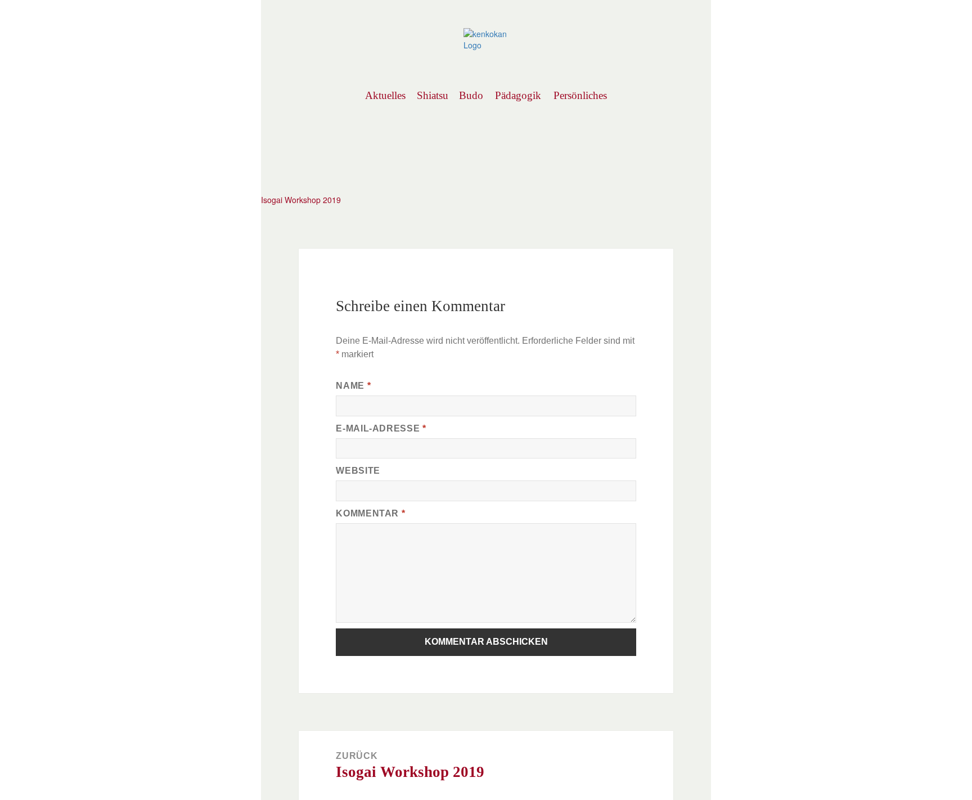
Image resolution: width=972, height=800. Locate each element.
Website (358, 470)
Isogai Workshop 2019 (301, 199)
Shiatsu (432, 95)
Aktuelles (385, 95)
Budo (471, 95)
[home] (486, 38)
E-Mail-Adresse (381, 428)
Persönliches (580, 95)
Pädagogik (518, 95)
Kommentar (370, 513)
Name (353, 385)
